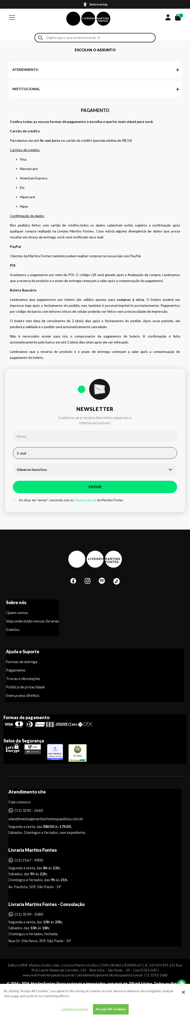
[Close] (183, 992)
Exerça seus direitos (22, 695)
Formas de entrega (21, 661)
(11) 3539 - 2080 (29, 914)
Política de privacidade (25, 686)
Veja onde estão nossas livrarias (32, 621)
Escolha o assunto (95, 50)
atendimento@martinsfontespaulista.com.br (41, 818)
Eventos (13, 629)
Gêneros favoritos (32, 469)
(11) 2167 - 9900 (29, 860)
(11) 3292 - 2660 (29, 810)
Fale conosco (19, 801)
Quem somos (17, 612)
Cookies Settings (75, 1009)
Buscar (40, 37)
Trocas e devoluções (23, 678)
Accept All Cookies (111, 1009)
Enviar (95, 487)
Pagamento (15, 670)
